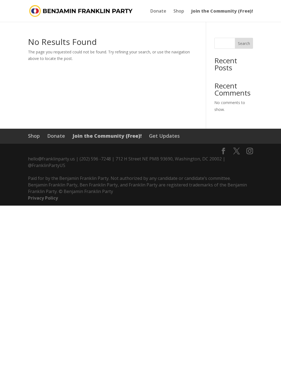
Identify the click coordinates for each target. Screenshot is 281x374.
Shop (178, 11)
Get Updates (164, 136)
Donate (158, 11)
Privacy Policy (43, 198)
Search (244, 43)
